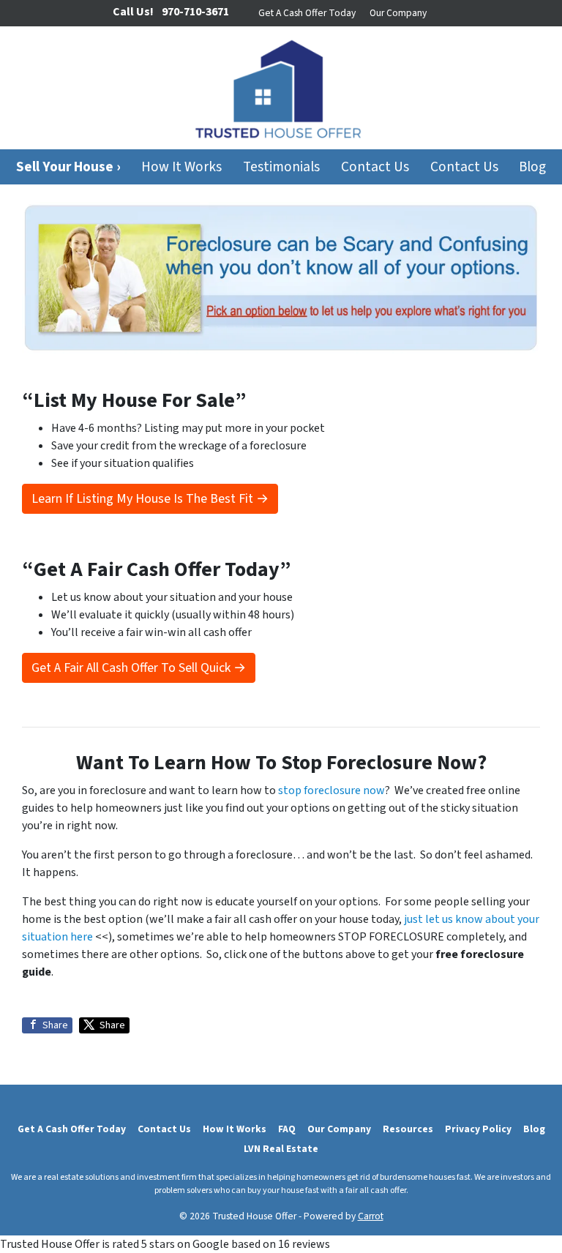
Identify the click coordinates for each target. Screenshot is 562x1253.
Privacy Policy (478, 1129)
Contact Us (375, 167)
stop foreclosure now (331, 790)
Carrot (370, 1216)
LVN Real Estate (281, 1149)
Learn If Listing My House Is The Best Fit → (150, 499)
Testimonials (281, 167)
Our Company (398, 13)
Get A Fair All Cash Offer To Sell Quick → (138, 668)
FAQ (287, 1129)
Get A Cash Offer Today (307, 13)
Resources (408, 1129)
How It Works (181, 167)
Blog (532, 167)
